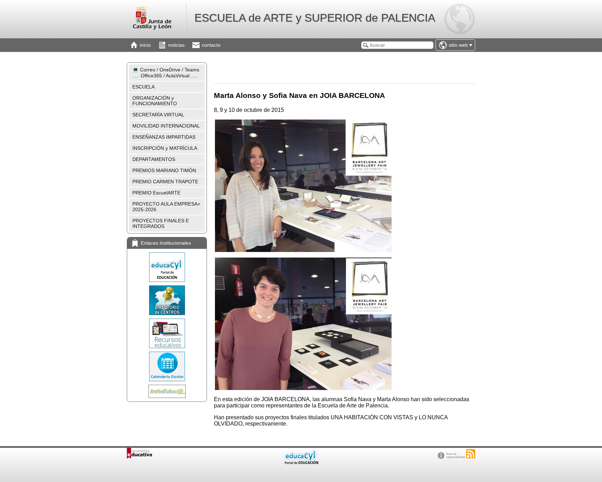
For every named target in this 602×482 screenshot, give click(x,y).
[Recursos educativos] (167, 333)
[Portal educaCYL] (167, 267)
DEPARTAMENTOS (153, 159)
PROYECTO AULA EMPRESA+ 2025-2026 (166, 206)
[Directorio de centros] (167, 300)
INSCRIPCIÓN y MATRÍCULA (164, 148)
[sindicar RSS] (470, 453)
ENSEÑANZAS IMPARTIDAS (163, 137)
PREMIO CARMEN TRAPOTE (165, 181)
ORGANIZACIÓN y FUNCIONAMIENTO (154, 100)
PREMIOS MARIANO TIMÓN (164, 170)
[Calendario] (167, 366)
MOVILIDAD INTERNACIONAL (166, 126)
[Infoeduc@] (167, 391)
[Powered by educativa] (139, 453)
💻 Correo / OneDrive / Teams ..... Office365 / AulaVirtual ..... (165, 72)
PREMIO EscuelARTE (156, 193)
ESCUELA (143, 87)
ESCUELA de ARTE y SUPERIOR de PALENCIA (314, 18)
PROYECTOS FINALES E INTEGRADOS (160, 223)
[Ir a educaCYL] (301, 463)
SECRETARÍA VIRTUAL (158, 114)
